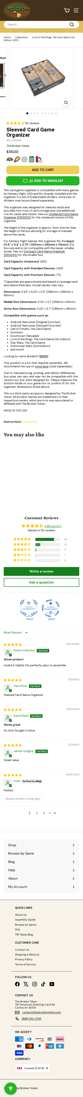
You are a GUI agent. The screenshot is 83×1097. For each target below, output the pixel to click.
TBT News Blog (24, 934)
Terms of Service (25, 964)
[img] (13, 644)
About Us (21, 915)
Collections (21, 37)
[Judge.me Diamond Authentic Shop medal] (29, 608)
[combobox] (41, 24)
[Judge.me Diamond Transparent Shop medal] (51, 608)
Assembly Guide (25, 919)
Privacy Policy (24, 959)
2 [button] (37, 813)
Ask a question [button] (41, 582)
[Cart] (67, 10)
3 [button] (44, 813)
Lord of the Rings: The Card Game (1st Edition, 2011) (39, 39)
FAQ (17, 929)
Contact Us (22, 950)
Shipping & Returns (27, 954)
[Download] (29, 422)
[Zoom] (66, 103)
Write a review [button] (41, 571)
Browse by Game (25, 924)
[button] (15, 123)
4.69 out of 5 (52, 526)
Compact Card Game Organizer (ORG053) (34, 253)
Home (7, 37)
